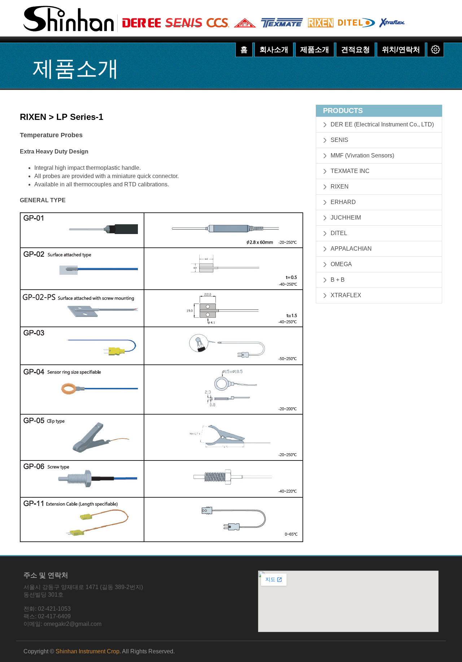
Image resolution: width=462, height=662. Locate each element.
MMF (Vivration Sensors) (362, 155)
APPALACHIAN (351, 249)
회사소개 (274, 49)
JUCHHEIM (346, 218)
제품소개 (314, 49)
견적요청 (355, 49)
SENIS (339, 140)
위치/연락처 (401, 49)
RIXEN (340, 186)
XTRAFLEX (346, 295)
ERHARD (343, 202)
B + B (338, 280)
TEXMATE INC (350, 171)
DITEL (339, 233)
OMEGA (341, 264)
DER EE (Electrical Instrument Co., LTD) (382, 124)
